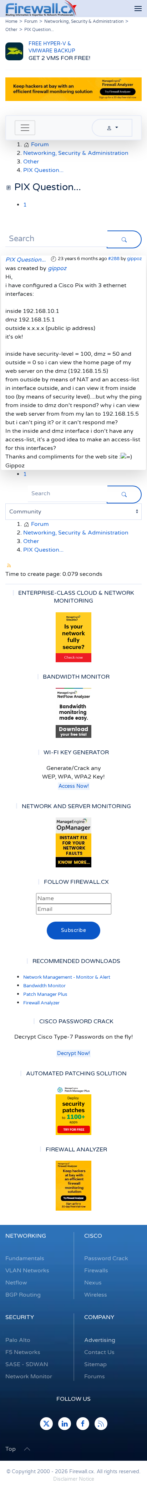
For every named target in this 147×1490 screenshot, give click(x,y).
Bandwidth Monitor (44, 986)
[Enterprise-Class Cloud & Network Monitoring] (73, 637)
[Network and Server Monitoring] (73, 842)
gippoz (134, 259)
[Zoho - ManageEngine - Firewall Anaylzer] (73, 88)
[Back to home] (41, 8)
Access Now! (74, 786)
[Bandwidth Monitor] (73, 713)
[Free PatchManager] (73, 1110)
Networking (25, 1236)
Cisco (93, 1236)
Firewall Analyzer (41, 1003)
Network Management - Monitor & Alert (66, 977)
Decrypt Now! (73, 1053)
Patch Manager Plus (45, 994)
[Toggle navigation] (25, 127)
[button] (138, 9)
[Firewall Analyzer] (73, 1186)
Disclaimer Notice (73, 1479)
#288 (114, 259)
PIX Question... (25, 259)
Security (19, 1317)
